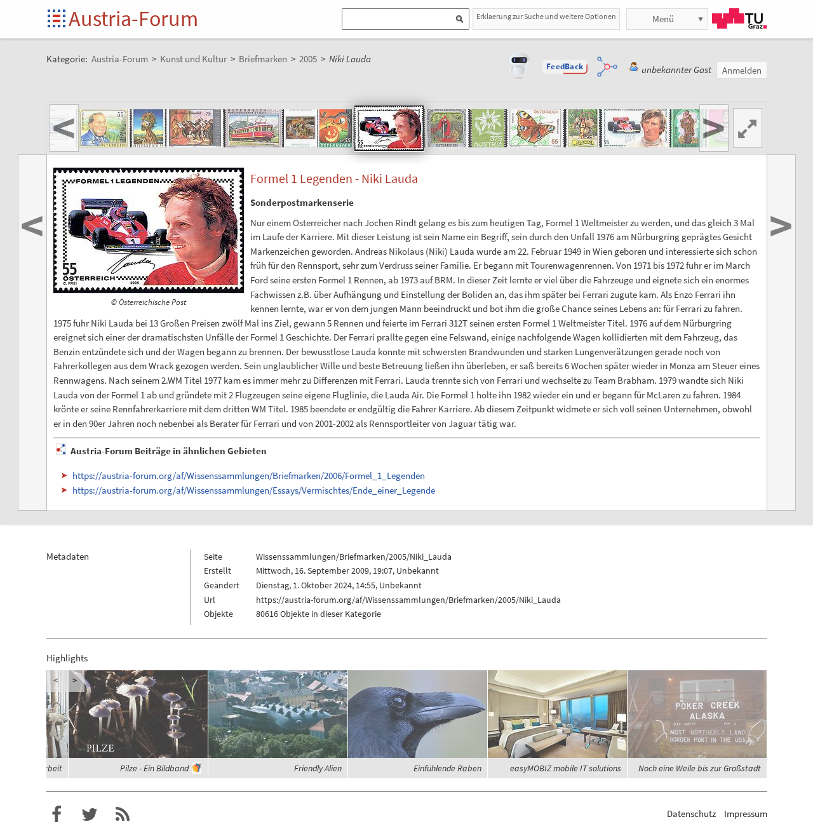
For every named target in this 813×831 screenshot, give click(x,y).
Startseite (57, 19)
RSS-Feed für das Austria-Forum (122, 814)
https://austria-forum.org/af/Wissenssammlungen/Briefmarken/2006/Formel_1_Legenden (248, 476)
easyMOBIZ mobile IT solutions (565, 768)
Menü (663, 19)
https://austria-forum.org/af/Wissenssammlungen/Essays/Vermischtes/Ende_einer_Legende (253, 490)
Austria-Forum (133, 18)
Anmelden (742, 70)
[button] (564, 67)
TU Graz (739, 18)
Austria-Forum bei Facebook (56, 814)
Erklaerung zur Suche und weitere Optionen (546, 16)
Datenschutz (691, 813)
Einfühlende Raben (447, 768)
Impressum (745, 813)
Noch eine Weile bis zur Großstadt (699, 768)
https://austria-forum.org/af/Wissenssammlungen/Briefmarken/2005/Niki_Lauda (408, 599)
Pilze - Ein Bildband (154, 768)
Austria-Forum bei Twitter (89, 814)
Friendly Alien (318, 768)
